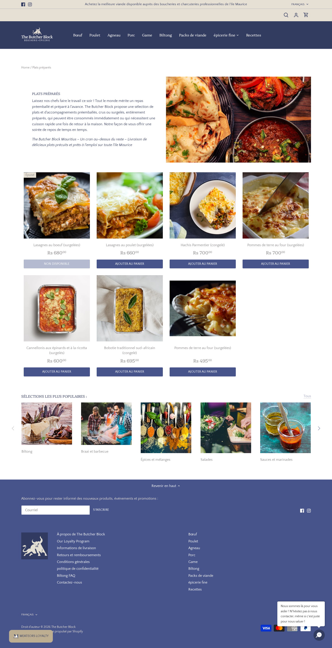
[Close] (243, 266)
